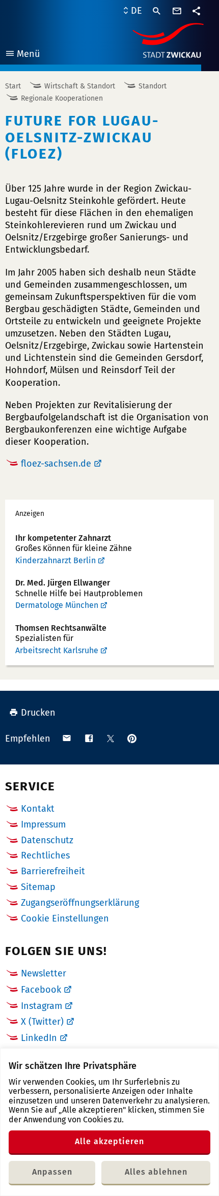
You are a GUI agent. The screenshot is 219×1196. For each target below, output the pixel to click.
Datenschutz (47, 840)
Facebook (41, 989)
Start (13, 86)
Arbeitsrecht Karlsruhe (56, 650)
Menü (22, 55)
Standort (153, 86)
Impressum (43, 824)
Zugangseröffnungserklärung (80, 902)
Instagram (41, 1005)
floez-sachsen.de (56, 463)
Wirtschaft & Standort (79, 86)
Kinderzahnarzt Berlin (55, 560)
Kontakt (37, 808)
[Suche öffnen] (157, 11)
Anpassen (52, 1172)
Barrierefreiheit (53, 871)
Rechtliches (45, 855)
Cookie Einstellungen (65, 918)
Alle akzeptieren (109, 1141)
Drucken (38, 712)
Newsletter (43, 973)
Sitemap (38, 887)
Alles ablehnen (156, 1172)
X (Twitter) (42, 1021)
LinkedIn (39, 1038)
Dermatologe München (56, 605)
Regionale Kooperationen (62, 98)
